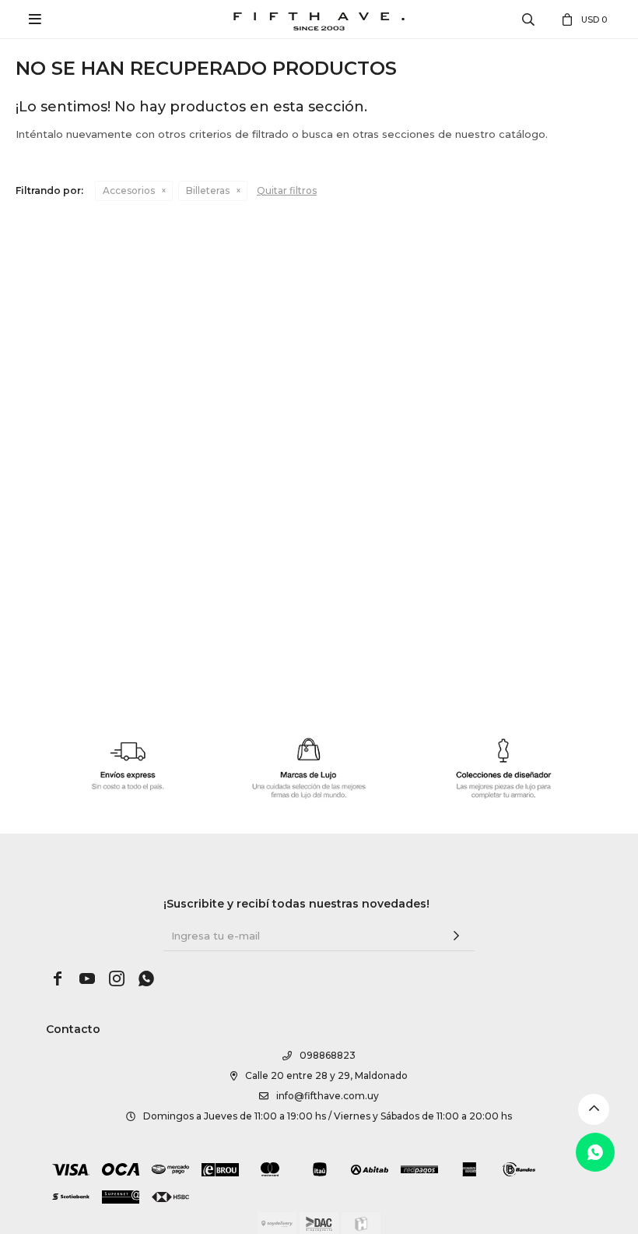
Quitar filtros (287, 190)
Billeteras (208, 190)
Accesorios (129, 190)
